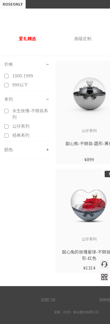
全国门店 (48, 300)
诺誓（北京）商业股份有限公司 (76, 312)
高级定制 (82, 39)
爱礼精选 (27, 39)
